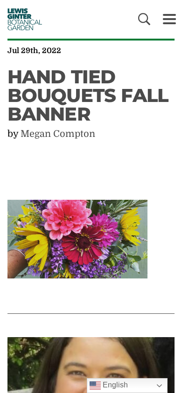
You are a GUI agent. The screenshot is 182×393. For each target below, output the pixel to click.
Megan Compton (58, 134)
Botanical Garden (22, 19)
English (114, 385)
